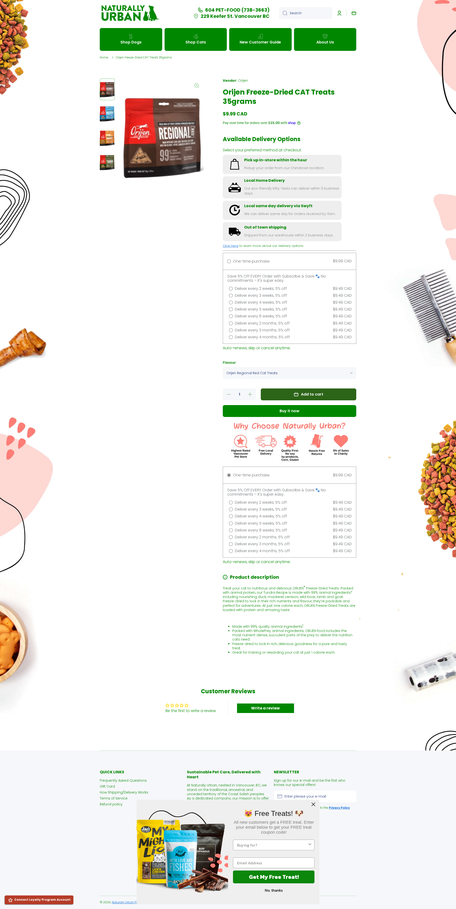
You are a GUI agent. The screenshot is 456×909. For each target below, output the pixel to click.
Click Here (230, 246)
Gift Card (107, 786)
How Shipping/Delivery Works (124, 792)
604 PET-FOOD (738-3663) (237, 10)
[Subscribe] (350, 796)
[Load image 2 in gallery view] (107, 113)
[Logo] (129, 13)
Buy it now (289, 411)
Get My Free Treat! (274, 877)
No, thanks (274, 890)
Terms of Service (114, 798)
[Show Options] (310, 845)
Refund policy (111, 804)
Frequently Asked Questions (123, 780)
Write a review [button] (265, 708)
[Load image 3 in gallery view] (107, 138)
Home (104, 57)
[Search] (283, 13)
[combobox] (305, 13)
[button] (354, 13)
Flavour (229, 362)
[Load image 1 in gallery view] (107, 89)
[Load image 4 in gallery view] (107, 162)
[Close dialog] (313, 804)
